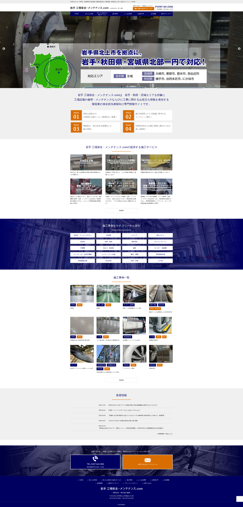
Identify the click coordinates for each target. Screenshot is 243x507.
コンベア (134, 235)
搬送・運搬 (134, 254)
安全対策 (108, 261)
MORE (121, 210)
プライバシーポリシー (131, 483)
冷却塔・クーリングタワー (82, 235)
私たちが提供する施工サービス (112, 480)
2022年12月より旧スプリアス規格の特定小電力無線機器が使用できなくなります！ (133, 405)
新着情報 (100, 483)
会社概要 (166, 480)
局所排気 (134, 241)
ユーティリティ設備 (108, 254)
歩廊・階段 (108, 241)
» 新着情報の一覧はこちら (165, 434)
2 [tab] (121, 87)
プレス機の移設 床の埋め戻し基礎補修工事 (108, 340)
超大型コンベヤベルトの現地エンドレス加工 (81, 368)
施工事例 (129, 480)
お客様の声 (155, 480)
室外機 (108, 235)
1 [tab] (119, 87)
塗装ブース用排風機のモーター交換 (132, 308)
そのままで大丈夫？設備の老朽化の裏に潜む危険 (123, 420)
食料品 (79, 305)
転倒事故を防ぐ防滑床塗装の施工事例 (80, 340)
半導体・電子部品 (155, 308)
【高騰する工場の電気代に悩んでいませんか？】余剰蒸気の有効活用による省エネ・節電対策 (136, 415)
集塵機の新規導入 (154, 340)
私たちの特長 (93, 480)
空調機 (82, 248)
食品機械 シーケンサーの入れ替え (131, 340)
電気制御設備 (160, 254)
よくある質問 (142, 480)
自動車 (106, 337)
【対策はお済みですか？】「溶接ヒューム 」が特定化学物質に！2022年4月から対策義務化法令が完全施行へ (131, 428)
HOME (81, 480)
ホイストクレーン (160, 241)
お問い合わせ (147, 483)
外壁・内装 (134, 261)
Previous (3, 48)
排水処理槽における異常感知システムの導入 (108, 372)
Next (239, 48)
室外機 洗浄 (152, 368)
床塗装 (82, 241)
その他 (160, 261)
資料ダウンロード (113, 483)
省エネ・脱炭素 (108, 248)
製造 (164, 337)
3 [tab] (124, 87)
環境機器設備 (82, 261)
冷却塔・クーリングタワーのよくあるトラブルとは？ (124, 410)
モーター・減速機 (160, 248)
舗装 (134, 248)
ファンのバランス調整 (128, 368)
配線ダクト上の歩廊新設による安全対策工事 (160, 312)
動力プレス (160, 235)
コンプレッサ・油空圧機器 (82, 254)
